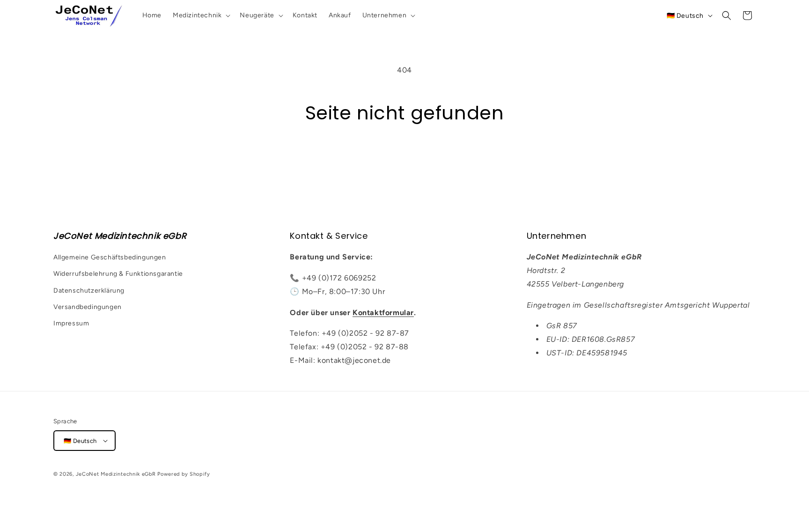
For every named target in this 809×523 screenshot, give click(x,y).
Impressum (71, 323)
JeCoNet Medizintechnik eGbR (116, 474)
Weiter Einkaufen (404, 159)
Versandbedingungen (87, 307)
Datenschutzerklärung (89, 291)
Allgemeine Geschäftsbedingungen (109, 257)
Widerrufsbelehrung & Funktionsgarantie (118, 274)
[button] (200, 15)
